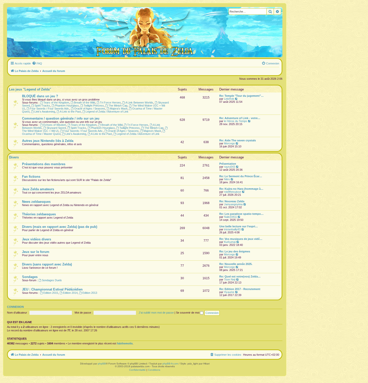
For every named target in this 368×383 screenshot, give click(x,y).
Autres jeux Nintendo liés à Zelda (47, 141)
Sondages (30, 277)
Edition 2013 (89, 292)
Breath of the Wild (84, 102)
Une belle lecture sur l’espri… (238, 226)
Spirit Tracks (42, 105)
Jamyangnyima (233, 204)
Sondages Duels (52, 280)
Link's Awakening (44, 111)
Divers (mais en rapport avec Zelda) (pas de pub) (59, 227)
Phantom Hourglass (67, 105)
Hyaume (229, 292)
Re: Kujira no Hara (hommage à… (241, 188)
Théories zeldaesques (39, 214)
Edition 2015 (50, 292)
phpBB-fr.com (170, 363)
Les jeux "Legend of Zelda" (30, 89)
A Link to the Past (70, 111)
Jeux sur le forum (35, 252)
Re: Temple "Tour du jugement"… (241, 95)
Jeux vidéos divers (36, 239)
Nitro (227, 179)
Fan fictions (31, 176)
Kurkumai (230, 241)
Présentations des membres (43, 164)
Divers (14, 157)
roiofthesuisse (232, 191)
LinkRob (229, 98)
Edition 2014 (70, 292)
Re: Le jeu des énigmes (234, 251)
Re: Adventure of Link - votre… (239, 118)
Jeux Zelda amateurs (38, 189)
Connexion (15, 306)
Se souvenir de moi (188, 312)
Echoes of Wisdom (54, 124)
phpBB (102, 363)
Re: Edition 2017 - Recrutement (239, 289)
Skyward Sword (56, 127)
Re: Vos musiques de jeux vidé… (240, 238)
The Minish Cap (117, 105)
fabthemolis (125, 343)
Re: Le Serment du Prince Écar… (240, 176)
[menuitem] (37, 63)
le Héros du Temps (235, 121)
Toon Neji (229, 279)
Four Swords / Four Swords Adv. (49, 108)
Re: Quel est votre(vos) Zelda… (240, 276)
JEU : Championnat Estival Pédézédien (52, 289)
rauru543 (229, 166)
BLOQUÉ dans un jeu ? (40, 96)
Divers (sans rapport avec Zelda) (47, 264)
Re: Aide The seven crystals (237, 140)
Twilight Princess (94, 105)
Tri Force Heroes (110, 102)
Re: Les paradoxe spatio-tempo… (241, 213)
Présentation (227, 163)
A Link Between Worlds (139, 102)
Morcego (229, 143)
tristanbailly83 (232, 229)
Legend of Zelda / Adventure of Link (107, 111)
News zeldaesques (36, 202)
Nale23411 (230, 216)
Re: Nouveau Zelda (231, 201)
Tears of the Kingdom (56, 102)
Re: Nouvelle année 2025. (235, 263)
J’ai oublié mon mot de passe (156, 312)
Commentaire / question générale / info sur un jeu (60, 118)
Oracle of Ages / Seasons (89, 108)
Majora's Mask (119, 108)
